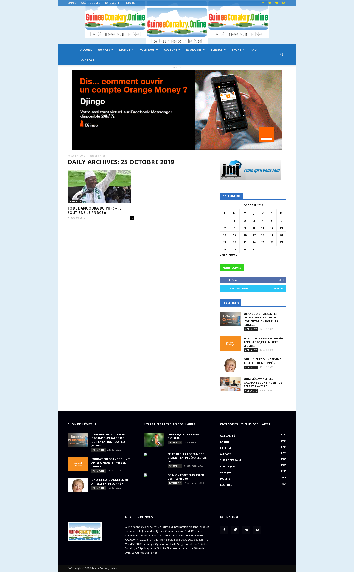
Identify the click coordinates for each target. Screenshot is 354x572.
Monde (124, 49)
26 (271, 242)
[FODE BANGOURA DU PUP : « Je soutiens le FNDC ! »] (101, 186)
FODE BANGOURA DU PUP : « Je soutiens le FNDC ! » (94, 210)
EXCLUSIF (226, 448)
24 (254, 242)
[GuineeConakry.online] (177, 25)
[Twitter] (270, 3)
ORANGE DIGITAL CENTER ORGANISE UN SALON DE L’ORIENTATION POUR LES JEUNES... (261, 319)
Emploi (72, 3)
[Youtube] (283, 3)
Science (216, 49)
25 (262, 242)
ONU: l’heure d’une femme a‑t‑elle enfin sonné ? (262, 361)
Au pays (104, 49)
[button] (281, 55)
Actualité (75, 201)
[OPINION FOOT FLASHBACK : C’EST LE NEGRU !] (154, 480)
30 (245, 249)
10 (254, 228)
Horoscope (112, 3)
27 (281, 242)
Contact (87, 60)
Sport (236, 49)
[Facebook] (263, 3)
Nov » (233, 255)
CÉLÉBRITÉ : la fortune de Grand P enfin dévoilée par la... (187, 457)
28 (224, 249)
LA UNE (224, 442)
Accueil (86, 49)
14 (224, 235)
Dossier (225, 478)
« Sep (223, 255)
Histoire (129, 3)
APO (254, 49)
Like (281, 279)
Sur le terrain (230, 460)
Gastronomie (90, 3)
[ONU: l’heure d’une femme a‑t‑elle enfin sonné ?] (230, 364)
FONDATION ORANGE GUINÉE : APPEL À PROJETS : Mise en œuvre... (264, 342)
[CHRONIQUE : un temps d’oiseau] (154, 440)
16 (245, 235)
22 (234, 242)
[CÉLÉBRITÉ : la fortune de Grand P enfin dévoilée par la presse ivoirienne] (154, 459)
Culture (170, 49)
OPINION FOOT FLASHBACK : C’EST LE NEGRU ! (186, 476)
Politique (147, 49)
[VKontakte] (276, 3)
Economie (194, 49)
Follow (279, 288)
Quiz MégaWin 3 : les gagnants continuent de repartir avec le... (263, 382)
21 (224, 242)
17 (254, 235)
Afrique (225, 472)
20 (281, 235)
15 (234, 235)
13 (281, 228)
